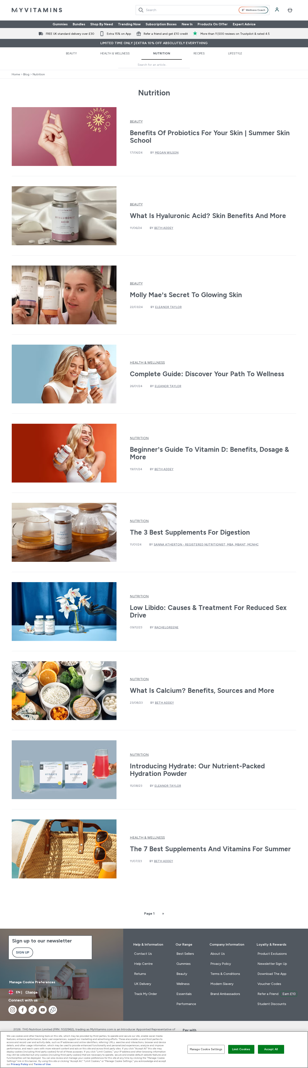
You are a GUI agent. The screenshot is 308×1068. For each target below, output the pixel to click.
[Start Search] (141, 10)
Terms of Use (42, 1064)
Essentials (184, 994)
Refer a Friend (277, 994)
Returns (140, 974)
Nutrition (161, 53)
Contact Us (143, 953)
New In (187, 24)
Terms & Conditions (225, 974)
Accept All (271, 1049)
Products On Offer (213, 24)
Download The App (272, 974)
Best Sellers (185, 953)
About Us (217, 953)
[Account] (277, 10)
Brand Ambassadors (225, 994)
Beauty (71, 53)
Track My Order (145, 994)
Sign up (22, 952)
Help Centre (143, 963)
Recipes (199, 53)
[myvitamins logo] (37, 10)
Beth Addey (163, 228)
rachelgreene (166, 627)
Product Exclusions (272, 953)
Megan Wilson (167, 152)
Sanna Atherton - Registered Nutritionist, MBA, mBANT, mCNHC (206, 544)
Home (16, 74)
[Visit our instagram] (12, 1010)
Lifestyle (235, 53)
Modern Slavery (221, 984)
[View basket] (290, 10)
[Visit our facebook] (22, 1010)
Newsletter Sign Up (272, 963)
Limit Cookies (241, 1049)
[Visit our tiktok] (32, 1010)
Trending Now (129, 24)
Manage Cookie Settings (206, 1049)
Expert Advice (244, 24)
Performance (186, 1004)
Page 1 (149, 913)
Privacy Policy (220, 963)
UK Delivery (142, 984)
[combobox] (202, 10)
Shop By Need (101, 24)
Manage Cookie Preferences (32, 982)
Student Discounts (272, 1004)
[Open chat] (53, 1010)
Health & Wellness (115, 53)
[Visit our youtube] (43, 1010)
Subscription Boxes (161, 24)
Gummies (60, 24)
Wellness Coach (255, 10)
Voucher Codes (269, 984)
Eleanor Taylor (168, 307)
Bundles (79, 24)
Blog (26, 74)
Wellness (183, 984)
